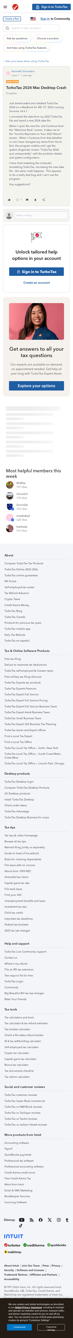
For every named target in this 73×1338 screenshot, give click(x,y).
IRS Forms (10, 581)
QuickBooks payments (17, 1154)
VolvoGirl (22, 494)
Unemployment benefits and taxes (24, 901)
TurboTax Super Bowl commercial (24, 1101)
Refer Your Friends (15, 999)
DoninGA (22, 505)
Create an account (36, 282)
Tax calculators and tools (19, 1017)
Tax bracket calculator (17, 1029)
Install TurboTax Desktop (19, 799)
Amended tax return (16, 877)
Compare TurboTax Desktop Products (26, 787)
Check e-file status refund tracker (23, 1035)
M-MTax (21, 483)
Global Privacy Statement (28, 1307)
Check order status (15, 805)
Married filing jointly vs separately (24, 847)
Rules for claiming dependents (22, 859)
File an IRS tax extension (19, 969)
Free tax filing (12, 659)
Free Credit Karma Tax (17, 1178)
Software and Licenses (30, 1270)
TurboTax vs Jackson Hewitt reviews (25, 1124)
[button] (12, 19)
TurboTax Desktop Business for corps (26, 817)
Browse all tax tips (15, 841)
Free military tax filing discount (22, 676)
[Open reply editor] (36, 215)
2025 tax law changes (17, 930)
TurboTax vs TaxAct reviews (20, 1118)
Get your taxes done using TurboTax (27, 61)
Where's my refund (15, 963)
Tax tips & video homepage (21, 835)
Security (9, 1270)
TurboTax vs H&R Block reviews (23, 1106)
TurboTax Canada (14, 617)
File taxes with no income (19, 865)
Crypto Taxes (12, 599)
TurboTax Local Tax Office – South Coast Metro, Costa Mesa (32, 755)
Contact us (10, 957)
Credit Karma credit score (19, 1172)
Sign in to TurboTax (39, 271)
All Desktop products (17, 793)
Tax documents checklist (19, 1071)
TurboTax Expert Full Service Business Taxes (30, 706)
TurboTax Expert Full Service (21, 694)
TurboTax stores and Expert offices (25, 730)
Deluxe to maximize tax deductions (25, 664)
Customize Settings (51, 1328)
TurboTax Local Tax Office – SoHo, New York (31, 748)
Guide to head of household (21, 853)
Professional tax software (19, 1160)
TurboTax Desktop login (19, 781)
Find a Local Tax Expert (18, 736)
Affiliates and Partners (43, 1274)
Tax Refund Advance (16, 593)
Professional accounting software (24, 1166)
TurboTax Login (13, 981)
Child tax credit (13, 912)
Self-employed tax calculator (21, 1047)
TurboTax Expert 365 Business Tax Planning (30, 724)
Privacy (56, 1265)
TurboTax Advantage (16, 811)
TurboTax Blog (13, 611)
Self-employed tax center (19, 587)
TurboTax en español (17, 640)
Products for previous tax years (22, 622)
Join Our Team (31, 1265)
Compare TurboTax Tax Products (23, 563)
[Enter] (7, 28)
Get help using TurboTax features (26, 47)
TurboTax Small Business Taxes (22, 718)
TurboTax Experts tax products (22, 682)
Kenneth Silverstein (23, 71)
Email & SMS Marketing (18, 1190)
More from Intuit (14, 1184)
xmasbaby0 (23, 515)
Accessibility (11, 1279)
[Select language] (33, 19)
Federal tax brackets (16, 924)
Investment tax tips (15, 906)
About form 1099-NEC (17, 871)
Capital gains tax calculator (20, 1059)
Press (46, 1265)
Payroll (8, 1148)
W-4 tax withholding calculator (22, 1041)
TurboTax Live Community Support (25, 951)
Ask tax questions (17, 38)
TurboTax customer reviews (20, 1095)
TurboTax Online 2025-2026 (21, 569)
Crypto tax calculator (16, 1053)
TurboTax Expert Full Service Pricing (26, 700)
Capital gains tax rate (16, 883)
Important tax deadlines (18, 918)
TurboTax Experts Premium (20, 688)
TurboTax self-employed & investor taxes (28, 670)
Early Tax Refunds (14, 634)
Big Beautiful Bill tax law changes (24, 993)
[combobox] (31, 28)
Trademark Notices (15, 1274)
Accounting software (16, 1143)
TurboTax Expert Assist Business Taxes (27, 712)
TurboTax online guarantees (21, 575)
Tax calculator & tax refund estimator (26, 1023)
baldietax (22, 526)
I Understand (19, 1327)
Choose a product (48, 38)
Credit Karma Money (16, 605)
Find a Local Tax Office (18, 742)
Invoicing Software (15, 1202)
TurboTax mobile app (17, 628)
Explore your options (36, 386)
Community (11, 987)
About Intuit (11, 1265)
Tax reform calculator (17, 1077)
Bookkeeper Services (17, 1196)
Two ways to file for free (18, 975)
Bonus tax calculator (16, 1064)
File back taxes (13, 889)
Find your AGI (13, 895)
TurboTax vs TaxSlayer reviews (22, 1112)
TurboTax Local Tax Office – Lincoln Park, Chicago (34, 763)
